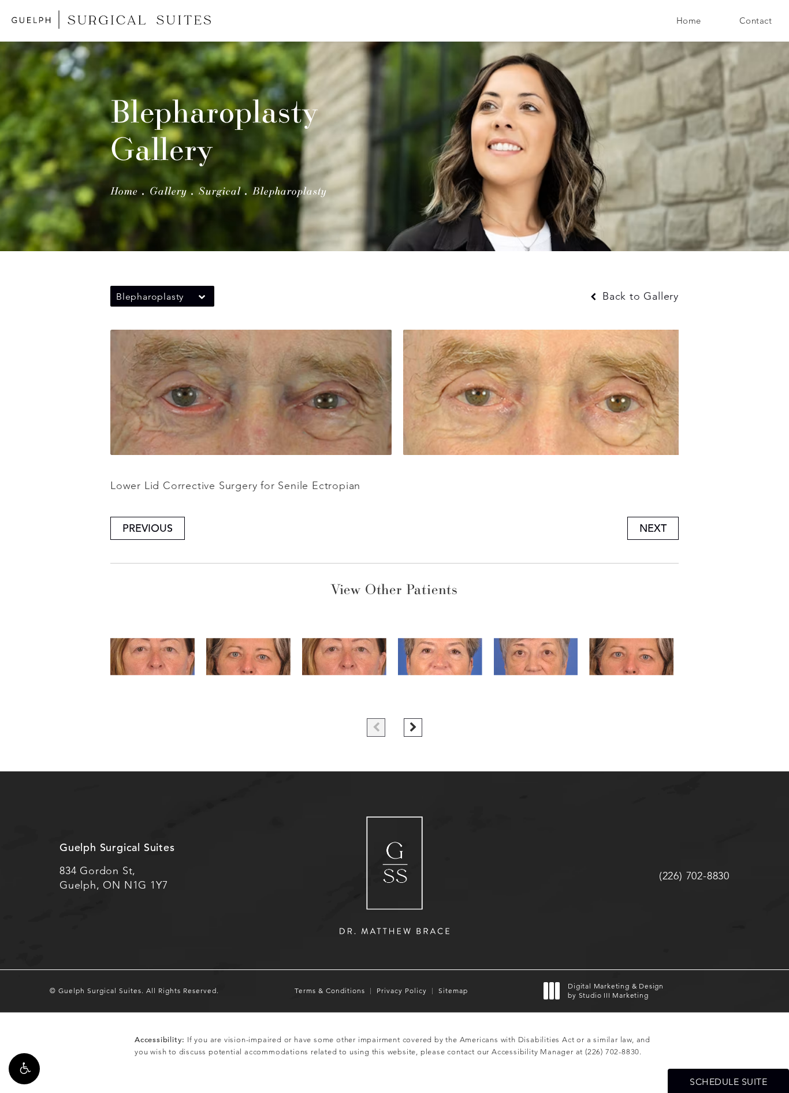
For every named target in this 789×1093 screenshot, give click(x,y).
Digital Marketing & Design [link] (616, 990)
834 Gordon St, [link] (113, 877)
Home (124, 190)
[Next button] (413, 727)
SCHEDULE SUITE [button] (728, 1081)
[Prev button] (376, 727)
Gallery (168, 190)
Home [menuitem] (688, 20)
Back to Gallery (639, 296)
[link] (694, 876)
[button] (24, 1068)
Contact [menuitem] (755, 20)
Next (653, 528)
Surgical (220, 190)
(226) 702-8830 (612, 1051)
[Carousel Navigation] (394, 722)
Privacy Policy (402, 990)
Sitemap (453, 990)
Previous (147, 528)
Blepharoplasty (289, 190)
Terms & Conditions (330, 990)
